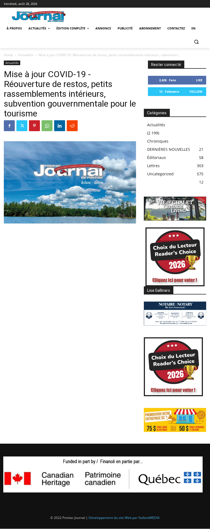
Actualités (25, 55)
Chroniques (157, 141)
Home (8, 55)
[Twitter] (21, 125)
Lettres (153, 165)
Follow (195, 91)
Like (199, 80)
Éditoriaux (156, 157)
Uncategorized (160, 173)
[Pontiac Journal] (41, 16)
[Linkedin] (59, 125)
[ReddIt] (72, 125)
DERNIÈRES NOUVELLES (168, 149)
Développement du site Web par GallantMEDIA (124, 517)
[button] (196, 41)
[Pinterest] (34, 125)
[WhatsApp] (47, 125)
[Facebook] (9, 125)
